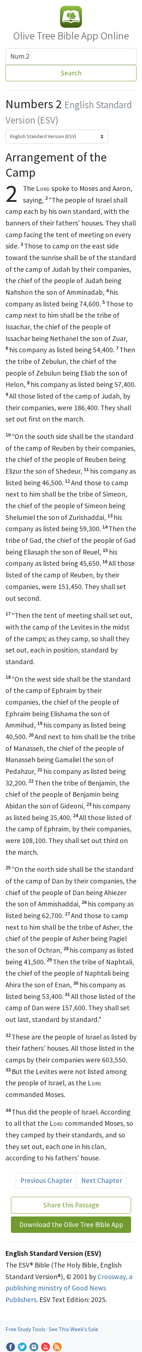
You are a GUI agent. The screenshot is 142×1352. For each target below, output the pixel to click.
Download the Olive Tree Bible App (71, 1224)
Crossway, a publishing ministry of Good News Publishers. (69, 1288)
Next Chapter (101, 1180)
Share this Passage (71, 1204)
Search (71, 72)
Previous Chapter (46, 1180)
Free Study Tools (26, 1329)
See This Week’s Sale (73, 1329)
